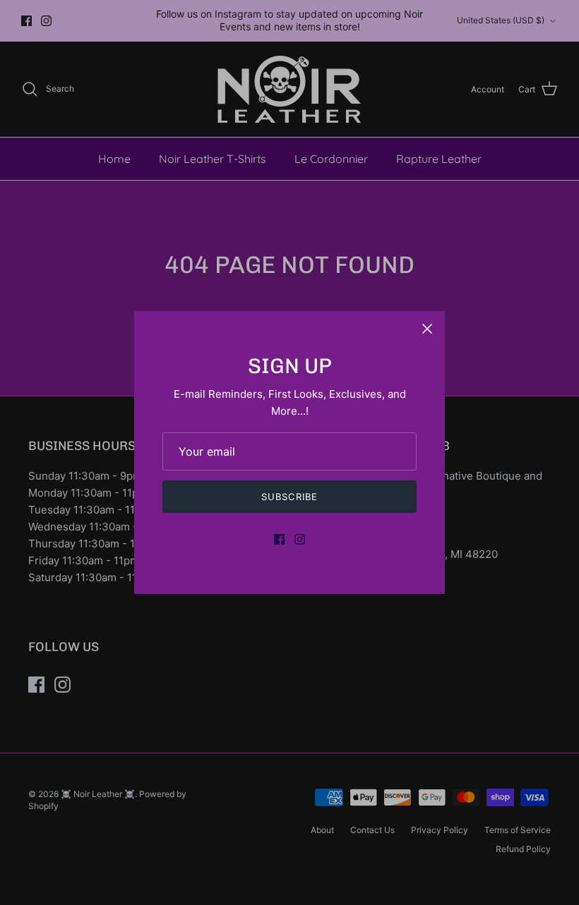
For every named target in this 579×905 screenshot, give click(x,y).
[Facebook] (279, 539)
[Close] (427, 328)
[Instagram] (299, 539)
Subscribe (289, 496)
